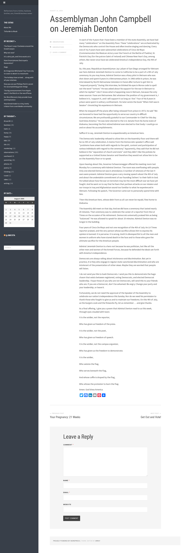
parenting (8, 160)
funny (6, 133)
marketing (8, 148)
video (6, 179)
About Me (7, 27)
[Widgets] (4, 2)
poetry (6, 168)
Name (66, 480)
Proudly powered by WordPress (66, 541)
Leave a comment (59, 52)
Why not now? (9, 53)
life (5, 144)
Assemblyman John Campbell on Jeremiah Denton (100, 24)
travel (6, 175)
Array (97, 541)
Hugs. (6, 67)
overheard (8, 156)
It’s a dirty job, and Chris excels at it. (17, 56)
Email (66, 492)
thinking (7, 172)
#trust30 (7, 121)
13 (23, 213)
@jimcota (10, 235)
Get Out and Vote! (151, 417)
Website (67, 504)
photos (6, 164)
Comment (68, 445)
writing (6, 183)
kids (5, 140)
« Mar (6, 226)
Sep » (11, 226)
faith (6, 129)
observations (9, 152)
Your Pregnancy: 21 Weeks (65, 417)
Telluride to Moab (10, 31)
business (7, 125)
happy (6, 136)
